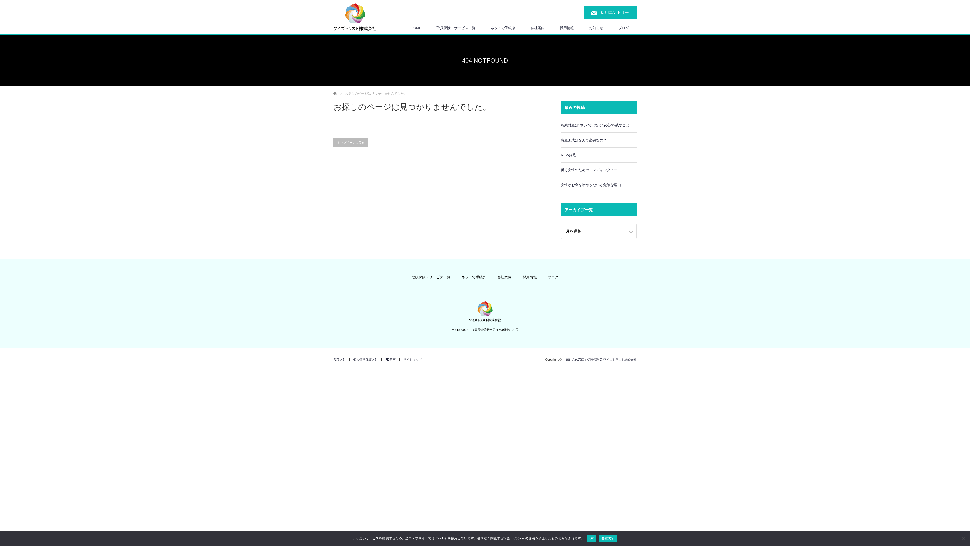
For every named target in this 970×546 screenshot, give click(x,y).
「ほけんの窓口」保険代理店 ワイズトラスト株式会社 (600, 359)
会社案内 (537, 28)
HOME (416, 28)
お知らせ (596, 28)
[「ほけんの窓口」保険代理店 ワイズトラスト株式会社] (354, 17)
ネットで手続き (503, 28)
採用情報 (530, 277)
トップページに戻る (351, 142)
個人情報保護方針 (365, 359)
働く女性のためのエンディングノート (591, 170)
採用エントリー (615, 12)
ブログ (623, 28)
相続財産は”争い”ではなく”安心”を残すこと (595, 125)
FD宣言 (390, 359)
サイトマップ (412, 359)
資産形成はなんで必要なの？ (584, 140)
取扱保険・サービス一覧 (456, 28)
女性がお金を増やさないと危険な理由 (591, 185)
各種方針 (339, 359)
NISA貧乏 (568, 155)
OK (591, 538)
